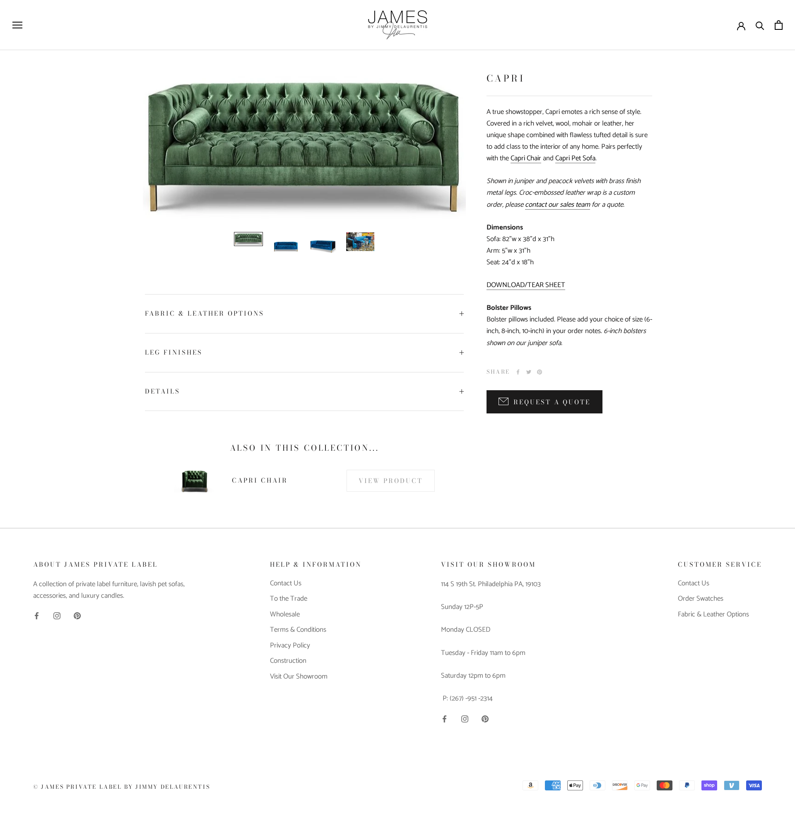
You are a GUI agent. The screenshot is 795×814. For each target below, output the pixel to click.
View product (391, 481)
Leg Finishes (173, 352)
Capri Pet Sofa (575, 158)
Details (162, 391)
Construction (288, 661)
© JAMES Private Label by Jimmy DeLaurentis (121, 787)
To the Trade (288, 599)
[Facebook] (518, 372)
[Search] (760, 25)
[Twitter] (528, 372)
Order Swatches (700, 599)
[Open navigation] (17, 25)
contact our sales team (557, 204)
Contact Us (285, 583)
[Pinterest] (539, 372)
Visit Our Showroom (299, 676)
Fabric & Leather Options (204, 313)
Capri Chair (526, 158)
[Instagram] (56, 615)
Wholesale (285, 614)
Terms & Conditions (298, 630)
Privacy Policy (290, 645)
